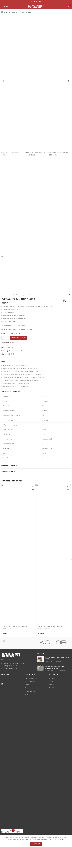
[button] (3, 81)
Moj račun (52, 678)
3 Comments (61, 670)
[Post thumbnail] (40, 659)
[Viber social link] (39, 1)
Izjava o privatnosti (31, 678)
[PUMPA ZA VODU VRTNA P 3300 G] (53, 554)
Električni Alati (13, 295)
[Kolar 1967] (53, 643)
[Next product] (69, 295)
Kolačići (27, 694)
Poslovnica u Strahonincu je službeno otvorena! (54, 667)
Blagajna (51, 685)
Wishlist (51, 688)
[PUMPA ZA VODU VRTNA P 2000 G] (18, 554)
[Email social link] (34, 1)
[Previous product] (65, 295)
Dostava (28, 685)
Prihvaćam (36, 843)
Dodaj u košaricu (18, 337)
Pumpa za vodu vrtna (27, 295)
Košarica (51, 681)
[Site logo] (36, 6)
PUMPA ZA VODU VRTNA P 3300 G (50, 626)
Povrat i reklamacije (31, 688)
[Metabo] (18, 643)
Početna (4, 295)
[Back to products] (67, 295)
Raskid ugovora (30, 691)
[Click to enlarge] (5, 147)
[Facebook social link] (32, 1)
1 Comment (57, 661)
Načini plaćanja (30, 681)
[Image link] (10, 655)
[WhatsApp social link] (37, 1)
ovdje (61, 839)
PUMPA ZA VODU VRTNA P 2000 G (15, 626)
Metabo (5, 631)
